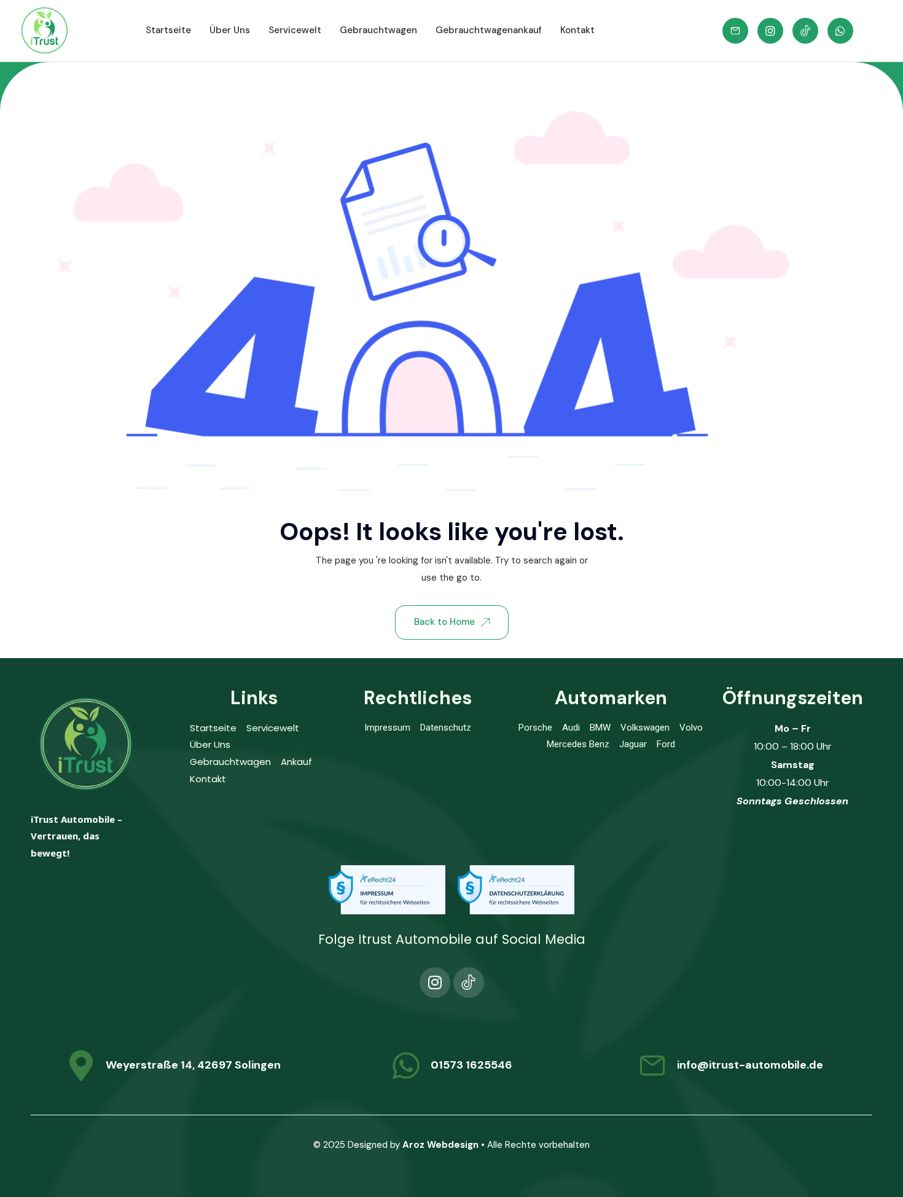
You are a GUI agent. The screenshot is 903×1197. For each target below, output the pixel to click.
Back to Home (444, 622)
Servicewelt (294, 30)
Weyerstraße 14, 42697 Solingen (193, 1065)
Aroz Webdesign (440, 1145)
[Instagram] (435, 982)
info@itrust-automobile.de (750, 1065)
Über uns (229, 30)
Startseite (168, 30)
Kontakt (577, 30)
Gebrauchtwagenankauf (489, 30)
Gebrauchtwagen (378, 30)
